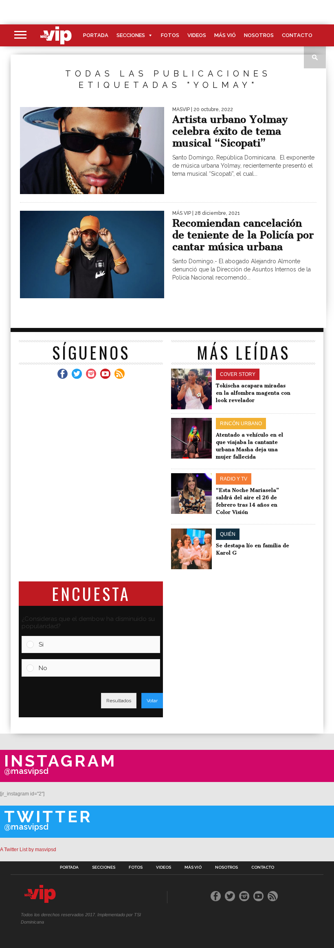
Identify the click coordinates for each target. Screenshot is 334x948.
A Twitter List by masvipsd (28, 849)
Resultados (118, 700)
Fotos (170, 35)
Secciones (130, 35)
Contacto (297, 35)
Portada (95, 35)
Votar (152, 700)
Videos (196, 35)
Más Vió (225, 35)
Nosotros (259, 35)
